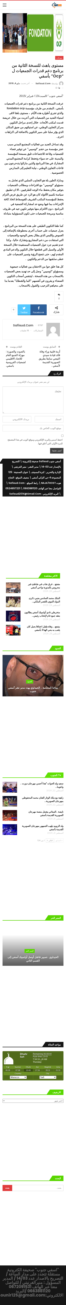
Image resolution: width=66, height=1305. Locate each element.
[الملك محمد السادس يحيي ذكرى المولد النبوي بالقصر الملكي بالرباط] (13, 601)
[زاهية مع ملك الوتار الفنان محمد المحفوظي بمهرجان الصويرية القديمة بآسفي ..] (10, 801)
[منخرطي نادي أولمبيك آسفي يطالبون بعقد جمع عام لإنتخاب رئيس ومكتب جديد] (13, 616)
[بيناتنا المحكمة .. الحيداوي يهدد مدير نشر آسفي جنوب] (33, 676)
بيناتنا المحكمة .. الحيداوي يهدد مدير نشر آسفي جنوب (33, 689)
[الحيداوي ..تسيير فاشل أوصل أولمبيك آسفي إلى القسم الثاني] (33, 945)
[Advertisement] (33, 533)
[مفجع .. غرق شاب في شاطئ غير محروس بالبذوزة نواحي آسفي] (13, 587)
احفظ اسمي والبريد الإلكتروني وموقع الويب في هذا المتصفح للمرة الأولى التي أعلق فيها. (35, 441)
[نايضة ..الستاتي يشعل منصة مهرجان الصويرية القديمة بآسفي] (10, 815)
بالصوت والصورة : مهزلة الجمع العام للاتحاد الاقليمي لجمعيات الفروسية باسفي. (16, 358)
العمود (29, 681)
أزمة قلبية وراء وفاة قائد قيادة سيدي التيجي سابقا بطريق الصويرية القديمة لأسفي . (49, 358)
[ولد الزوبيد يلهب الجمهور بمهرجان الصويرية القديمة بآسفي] (10, 829)
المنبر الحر (30, 951)
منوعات (59, 57)
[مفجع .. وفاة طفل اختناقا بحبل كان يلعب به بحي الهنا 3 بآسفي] (13, 630)
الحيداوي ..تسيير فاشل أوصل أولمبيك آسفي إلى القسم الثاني (33, 958)
